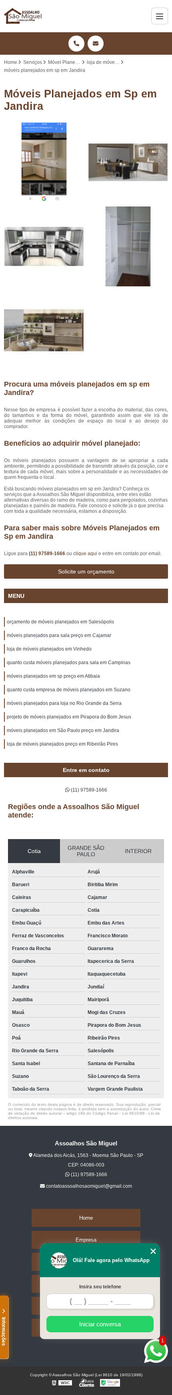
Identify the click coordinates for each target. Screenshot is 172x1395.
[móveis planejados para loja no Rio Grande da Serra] (128, 162)
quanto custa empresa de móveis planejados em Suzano (68, 690)
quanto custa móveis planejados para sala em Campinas (68, 662)
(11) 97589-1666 (47, 553)
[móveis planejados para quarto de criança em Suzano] (128, 246)
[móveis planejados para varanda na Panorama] (44, 330)
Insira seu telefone (100, 1287)
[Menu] (159, 16)
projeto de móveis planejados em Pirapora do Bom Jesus (69, 717)
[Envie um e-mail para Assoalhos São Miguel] (96, 44)
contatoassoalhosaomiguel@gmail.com (88, 1186)
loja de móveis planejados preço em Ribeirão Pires (62, 744)
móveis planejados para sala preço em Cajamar (59, 635)
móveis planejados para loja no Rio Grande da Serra (64, 703)
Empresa (86, 1240)
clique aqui (85, 553)
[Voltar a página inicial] (23, 16)
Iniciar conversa (100, 1324)
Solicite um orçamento (86, 571)
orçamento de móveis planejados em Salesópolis (60, 622)
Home (86, 1218)
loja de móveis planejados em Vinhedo (49, 649)
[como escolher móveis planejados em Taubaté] (44, 246)
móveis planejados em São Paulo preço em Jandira (63, 730)
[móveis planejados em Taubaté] (44, 162)
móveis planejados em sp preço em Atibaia (53, 676)
